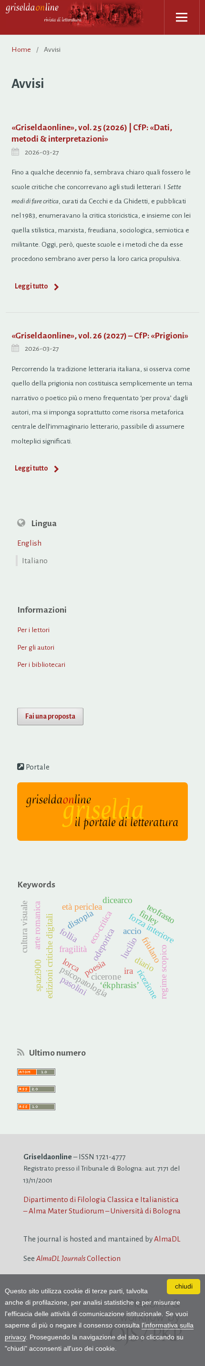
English (29, 543)
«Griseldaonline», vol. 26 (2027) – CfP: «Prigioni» (99, 335)
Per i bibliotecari (41, 664)
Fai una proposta (50, 716)
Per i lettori (33, 630)
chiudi (184, 1286)
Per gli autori (35, 647)
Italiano (35, 561)
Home (21, 49)
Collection (78, 1258)
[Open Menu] (181, 17)
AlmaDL (167, 1239)
